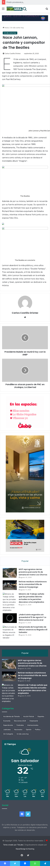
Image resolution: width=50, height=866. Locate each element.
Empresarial (34, 721)
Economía (6, 721)
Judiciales (7, 729)
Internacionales (32, 725)
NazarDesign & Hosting (25, 849)
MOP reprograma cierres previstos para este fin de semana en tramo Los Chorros (33, 572)
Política (37, 729)
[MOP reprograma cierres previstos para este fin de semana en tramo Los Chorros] (10, 573)
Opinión (28, 729)
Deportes (41, 716)
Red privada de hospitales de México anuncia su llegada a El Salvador (33, 630)
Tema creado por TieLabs (13, 845)
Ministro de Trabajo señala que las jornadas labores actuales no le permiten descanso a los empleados (31, 598)
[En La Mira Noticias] (16, 8)
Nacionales (18, 729)
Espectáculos (8, 725)
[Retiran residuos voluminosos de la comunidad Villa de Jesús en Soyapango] (10, 585)
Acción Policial (28, 716)
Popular (25, 561)
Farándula (20, 725)
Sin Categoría (8, 734)
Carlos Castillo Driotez (13, 53)
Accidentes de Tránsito (11, 716)
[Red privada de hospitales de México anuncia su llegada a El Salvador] (10, 632)
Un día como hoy (17, 28)
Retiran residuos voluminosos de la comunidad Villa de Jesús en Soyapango (33, 584)
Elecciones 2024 (20, 721)
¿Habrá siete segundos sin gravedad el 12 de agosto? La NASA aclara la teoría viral (32, 617)
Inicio (6, 28)
